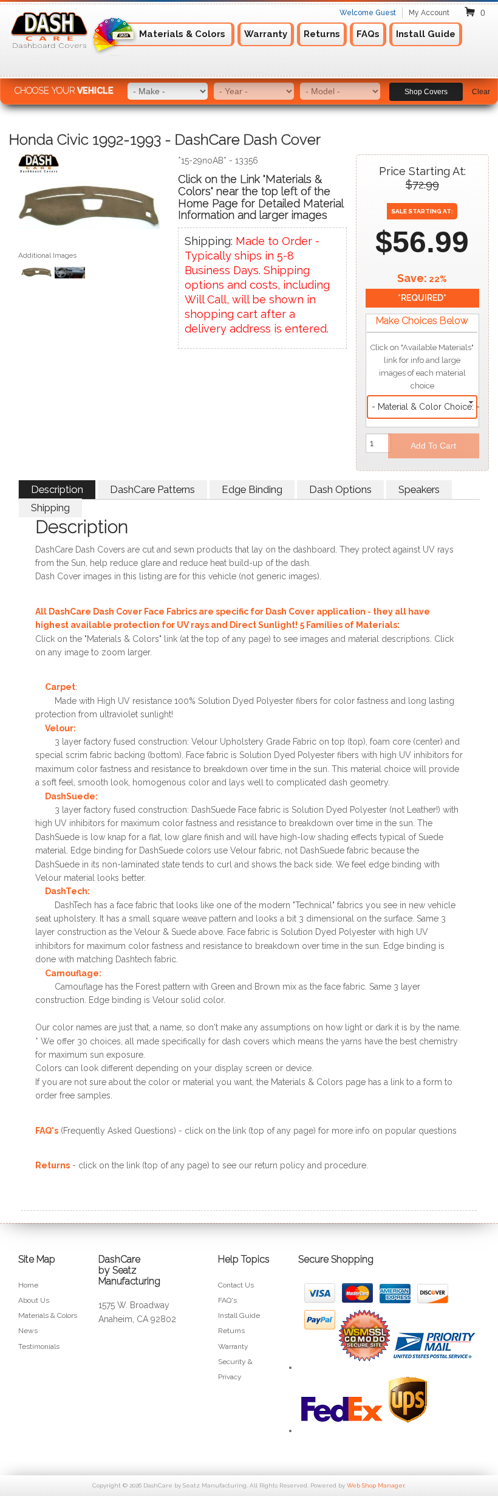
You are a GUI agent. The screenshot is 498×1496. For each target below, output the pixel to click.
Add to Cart (433, 445)
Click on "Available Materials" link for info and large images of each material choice (422, 366)
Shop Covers (426, 92)
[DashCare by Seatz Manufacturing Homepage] (50, 53)
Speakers (419, 489)
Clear (481, 92)
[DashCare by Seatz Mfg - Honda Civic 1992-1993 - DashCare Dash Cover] (89, 166)
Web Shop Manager (375, 1485)
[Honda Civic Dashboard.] (70, 274)
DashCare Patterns (152, 489)
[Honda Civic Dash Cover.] (89, 208)
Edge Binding (252, 489)
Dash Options (340, 489)
